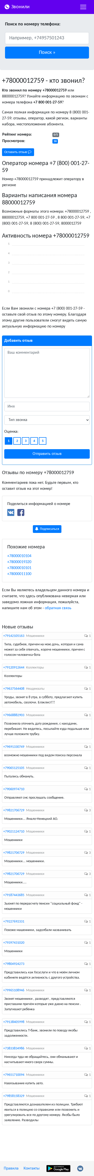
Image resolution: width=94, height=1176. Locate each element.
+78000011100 (19, 574)
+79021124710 (13, 832)
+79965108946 (13, 990)
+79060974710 (13, 789)
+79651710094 (13, 1075)
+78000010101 (19, 568)
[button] (47, 53)
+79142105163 (13, 636)
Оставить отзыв (16, 152)
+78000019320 (19, 562)
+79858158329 (13, 1096)
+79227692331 (13, 922)
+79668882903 (13, 715)
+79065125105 (13, 768)
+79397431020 (13, 943)
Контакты (32, 1169)
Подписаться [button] (49, 529)
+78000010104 (19, 556)
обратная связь (58, 608)
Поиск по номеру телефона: (32, 24)
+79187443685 (13, 895)
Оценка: (11, 432)
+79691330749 (13, 747)
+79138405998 (13, 1022)
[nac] (83, 7)
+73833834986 (13, 1048)
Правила (11, 1169)
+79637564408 (13, 689)
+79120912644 (13, 668)
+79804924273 (13, 964)
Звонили (20, 6)
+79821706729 (13, 810)
